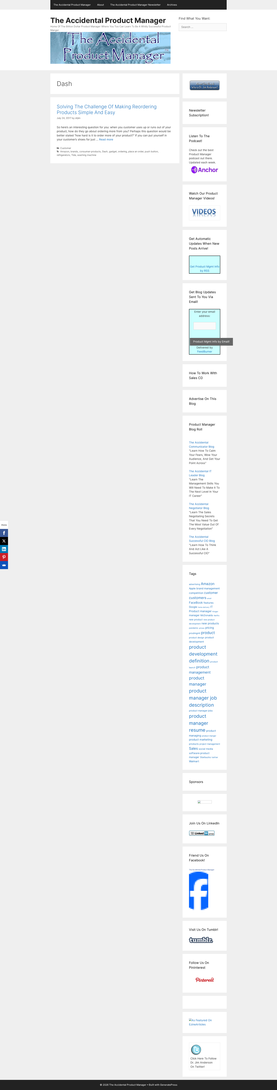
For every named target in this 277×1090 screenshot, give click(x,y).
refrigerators (63, 155)
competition (196, 592)
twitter (215, 757)
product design (196, 637)
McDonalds (206, 615)
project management (209, 744)
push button (151, 151)
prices (201, 628)
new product (196, 619)
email (209, 598)
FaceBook (196, 602)
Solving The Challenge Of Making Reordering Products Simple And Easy (107, 109)
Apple (192, 588)
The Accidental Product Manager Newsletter (135, 4)
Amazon (64, 151)
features (209, 602)
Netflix (216, 615)
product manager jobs (201, 710)
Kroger (215, 611)
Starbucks (205, 757)
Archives (172, 4)
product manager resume (198, 723)
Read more (106, 139)
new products (210, 623)
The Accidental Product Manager (72, 4)
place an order (135, 151)
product (208, 632)
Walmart (194, 761)
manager (194, 615)
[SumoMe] (4, 565)
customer (211, 593)
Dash (105, 151)
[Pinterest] (4, 557)
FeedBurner (204, 351)
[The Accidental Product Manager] (198, 909)
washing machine (86, 155)
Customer (65, 148)
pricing (209, 627)
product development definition (203, 654)
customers (197, 598)
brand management (208, 588)
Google (193, 606)
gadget (113, 151)
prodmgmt (194, 633)
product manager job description (203, 698)
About (100, 4)
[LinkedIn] (4, 549)
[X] (4, 541)
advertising (194, 584)
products (194, 743)
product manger (209, 736)
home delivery (203, 607)
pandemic (193, 628)
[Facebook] (4, 533)
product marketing (200, 739)
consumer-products (90, 151)
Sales (193, 748)
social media (206, 748)
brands (74, 151)
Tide (73, 155)
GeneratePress (168, 1084)
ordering (122, 151)
